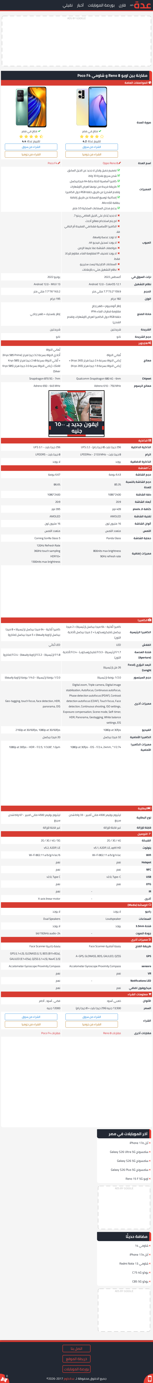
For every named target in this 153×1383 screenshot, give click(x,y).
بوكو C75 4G (140, 1272)
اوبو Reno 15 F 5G (137, 1178)
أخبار (80, 5)
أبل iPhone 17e (139, 1143)
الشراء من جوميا (91, 154)
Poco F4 (52, 163)
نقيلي (68, 5)
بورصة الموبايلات (101, 5)
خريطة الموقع (76, 1358)
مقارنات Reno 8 (112, 1033)
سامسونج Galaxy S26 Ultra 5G (129, 1152)
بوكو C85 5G (140, 1281)
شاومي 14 (141, 1245)
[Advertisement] (76, 41)
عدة (142, 4)
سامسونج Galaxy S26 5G (132, 1161)
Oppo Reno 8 (110, 163)
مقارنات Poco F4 (50, 1033)
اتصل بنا (76, 1348)
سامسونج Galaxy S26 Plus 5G (129, 1169)
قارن (122, 5)
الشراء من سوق (91, 147)
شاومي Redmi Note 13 (133, 1263)
